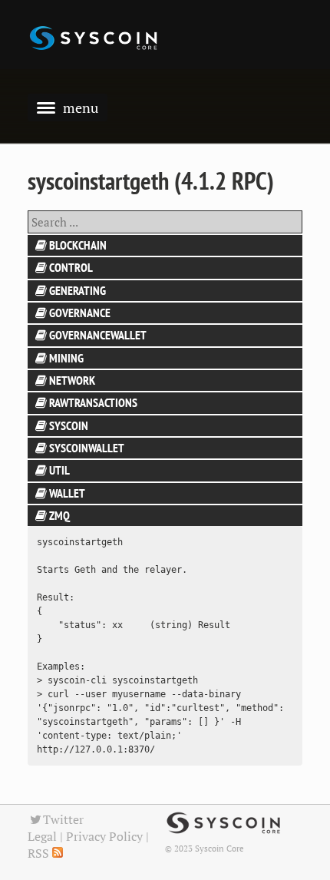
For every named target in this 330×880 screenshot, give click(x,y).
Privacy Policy (104, 836)
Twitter (63, 819)
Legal (42, 836)
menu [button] (80, 107)
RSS (40, 853)
